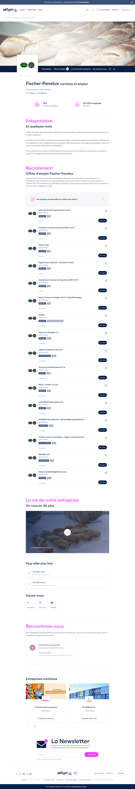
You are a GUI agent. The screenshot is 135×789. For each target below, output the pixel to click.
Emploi (22, 10)
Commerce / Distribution (37, 93)
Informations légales (71, 780)
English (31, 780)
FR (87, 10)
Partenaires (59, 780)
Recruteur (125, 10)
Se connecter (105, 10)
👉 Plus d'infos (83, 2)
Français (24, 780)
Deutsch (37, 780)
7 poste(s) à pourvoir (89, 718)
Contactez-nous (49, 780)
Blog (40, 10)
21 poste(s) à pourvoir (46, 718)
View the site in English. (79, 787)
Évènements (31, 10)
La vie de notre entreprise (81, 69)
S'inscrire (115, 10)
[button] (34, 726)
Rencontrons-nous (100, 69)
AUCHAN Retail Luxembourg (46, 707)
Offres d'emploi (61, 69)
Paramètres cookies (85, 780)
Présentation (46, 69)
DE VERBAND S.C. (89, 707)
